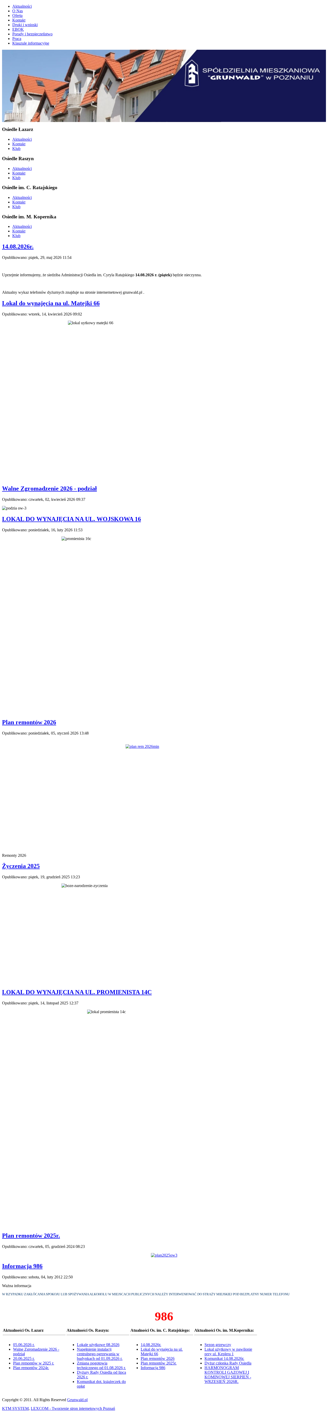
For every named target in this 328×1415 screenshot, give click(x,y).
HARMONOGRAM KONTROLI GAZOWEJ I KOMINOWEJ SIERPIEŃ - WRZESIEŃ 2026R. (227, 1375)
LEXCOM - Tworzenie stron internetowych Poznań (73, 1408)
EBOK (18, 29)
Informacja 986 (22, 1266)
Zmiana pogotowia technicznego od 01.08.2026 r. (101, 1365)
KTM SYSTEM (15, 1408)
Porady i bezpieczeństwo (32, 34)
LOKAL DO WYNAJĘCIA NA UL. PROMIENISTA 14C (77, 992)
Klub (16, 148)
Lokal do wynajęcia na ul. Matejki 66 (51, 303)
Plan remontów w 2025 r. (33, 1363)
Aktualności (22, 6)
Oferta (17, 15)
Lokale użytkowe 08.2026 (98, 1344)
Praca (16, 38)
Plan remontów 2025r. (31, 1235)
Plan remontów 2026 (29, 722)
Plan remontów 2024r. (31, 1368)
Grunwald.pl (77, 1400)
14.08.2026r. (18, 246)
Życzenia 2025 (21, 866)
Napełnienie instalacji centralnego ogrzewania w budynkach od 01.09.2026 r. (99, 1354)
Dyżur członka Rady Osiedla (227, 1363)
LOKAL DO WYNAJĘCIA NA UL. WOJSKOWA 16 (71, 519)
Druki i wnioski (25, 25)
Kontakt (18, 20)
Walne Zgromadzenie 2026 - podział (49, 488)
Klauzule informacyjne (30, 43)
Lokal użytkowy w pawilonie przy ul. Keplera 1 (228, 1351)
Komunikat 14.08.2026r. (224, 1358)
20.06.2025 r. (24, 1358)
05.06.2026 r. (24, 1344)
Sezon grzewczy (217, 1344)
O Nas (17, 11)
